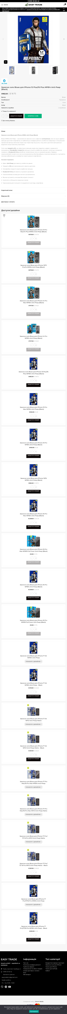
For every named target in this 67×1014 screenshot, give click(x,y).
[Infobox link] (33, 1)
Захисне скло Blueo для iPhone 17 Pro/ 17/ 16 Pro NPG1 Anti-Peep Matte (33, 837)
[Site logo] (33, 4)
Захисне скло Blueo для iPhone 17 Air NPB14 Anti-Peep (33, 657)
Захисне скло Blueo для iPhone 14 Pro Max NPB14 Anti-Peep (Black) (33, 301)
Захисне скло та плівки (16, 8)
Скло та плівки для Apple (32, 8)
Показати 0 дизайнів (32, 724)
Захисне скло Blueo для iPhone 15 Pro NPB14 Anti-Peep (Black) (33, 444)
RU (64, 8)
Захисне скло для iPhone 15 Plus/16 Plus (14, 9)
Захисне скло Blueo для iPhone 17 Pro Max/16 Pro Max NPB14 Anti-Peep (33, 782)
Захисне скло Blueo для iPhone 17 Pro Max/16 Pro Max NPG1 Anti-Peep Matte (33, 810)
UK (64, 10)
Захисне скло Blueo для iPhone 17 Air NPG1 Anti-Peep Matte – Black (33, 747)
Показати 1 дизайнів (33, 661)
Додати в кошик (16, 116)
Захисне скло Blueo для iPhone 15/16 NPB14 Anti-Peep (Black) (33, 479)
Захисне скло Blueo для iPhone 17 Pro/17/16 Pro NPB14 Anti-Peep (33, 900)
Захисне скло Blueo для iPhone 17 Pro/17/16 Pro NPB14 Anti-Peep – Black (33, 927)
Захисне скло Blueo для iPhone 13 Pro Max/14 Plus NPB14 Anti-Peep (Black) (33, 231)
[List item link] (11, 972)
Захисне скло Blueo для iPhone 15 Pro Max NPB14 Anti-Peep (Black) (33, 408)
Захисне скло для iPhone (48, 8)
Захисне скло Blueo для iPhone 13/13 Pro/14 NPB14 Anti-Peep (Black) (33, 266)
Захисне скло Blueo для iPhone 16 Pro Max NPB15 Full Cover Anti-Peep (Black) (33, 550)
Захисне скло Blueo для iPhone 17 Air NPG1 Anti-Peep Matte (33, 719)
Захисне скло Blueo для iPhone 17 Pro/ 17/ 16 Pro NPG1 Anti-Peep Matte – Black (33, 864)
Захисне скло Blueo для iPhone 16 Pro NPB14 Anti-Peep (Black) (33, 586)
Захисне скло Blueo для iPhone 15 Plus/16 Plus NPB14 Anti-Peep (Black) (33, 372)
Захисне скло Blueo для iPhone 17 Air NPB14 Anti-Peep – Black (33, 684)
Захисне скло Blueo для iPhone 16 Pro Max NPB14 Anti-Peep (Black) (33, 515)
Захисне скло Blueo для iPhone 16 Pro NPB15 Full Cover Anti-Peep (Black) (33, 621)
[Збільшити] (5, 62)
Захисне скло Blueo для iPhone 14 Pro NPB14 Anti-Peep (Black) (33, 337)
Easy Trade (5, 8)
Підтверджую (34, 1011)
